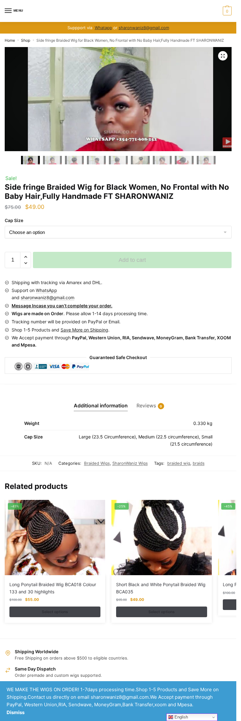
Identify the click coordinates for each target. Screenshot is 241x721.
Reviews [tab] (146, 405)
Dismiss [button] (15, 712)
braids (199, 463)
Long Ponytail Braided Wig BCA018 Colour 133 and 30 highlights (52, 588)
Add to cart (132, 260)
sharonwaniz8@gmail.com (144, 27)
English (180, 717)
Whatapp (103, 27)
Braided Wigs (97, 463)
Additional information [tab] (101, 405)
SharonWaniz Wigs (130, 463)
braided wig (178, 463)
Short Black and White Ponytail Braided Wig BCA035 (161, 588)
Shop (25, 40)
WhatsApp (46, 290)
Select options (55, 611)
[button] (223, 56)
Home (10, 40)
